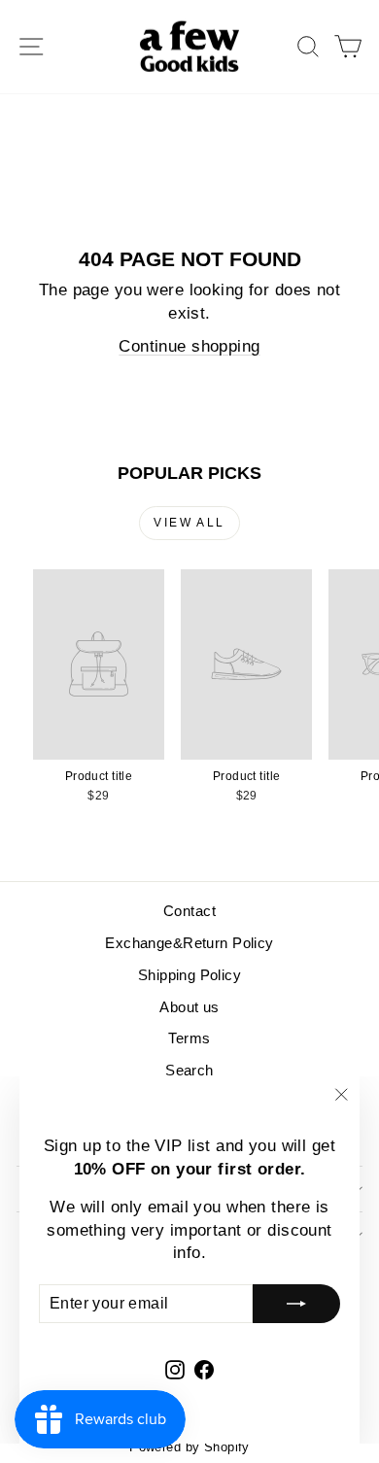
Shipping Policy (189, 975)
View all (189, 522)
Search (189, 1070)
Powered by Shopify (189, 1447)
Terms (189, 1038)
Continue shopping (189, 346)
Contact (189, 910)
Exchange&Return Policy (189, 943)
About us (189, 1007)
